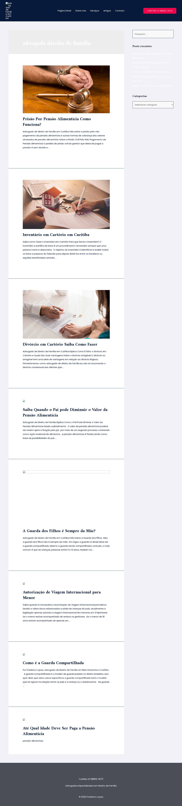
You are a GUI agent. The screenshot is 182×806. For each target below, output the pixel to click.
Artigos (107, 10)
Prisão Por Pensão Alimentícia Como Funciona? (57, 121)
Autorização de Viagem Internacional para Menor (62, 595)
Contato (119, 10)
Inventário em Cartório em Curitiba (56, 235)
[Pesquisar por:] (153, 34)
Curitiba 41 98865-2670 (91, 778)
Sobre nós (80, 10)
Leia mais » (28, 154)
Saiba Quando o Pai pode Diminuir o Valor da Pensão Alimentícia (65, 412)
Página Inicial (64, 10)
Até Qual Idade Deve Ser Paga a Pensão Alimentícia (59, 731)
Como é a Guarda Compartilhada (53, 663)
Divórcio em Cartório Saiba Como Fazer (60, 344)
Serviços (94, 10)
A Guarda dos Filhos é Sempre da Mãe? (60, 531)
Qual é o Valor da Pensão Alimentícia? (153, 85)
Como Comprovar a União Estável (150, 71)
